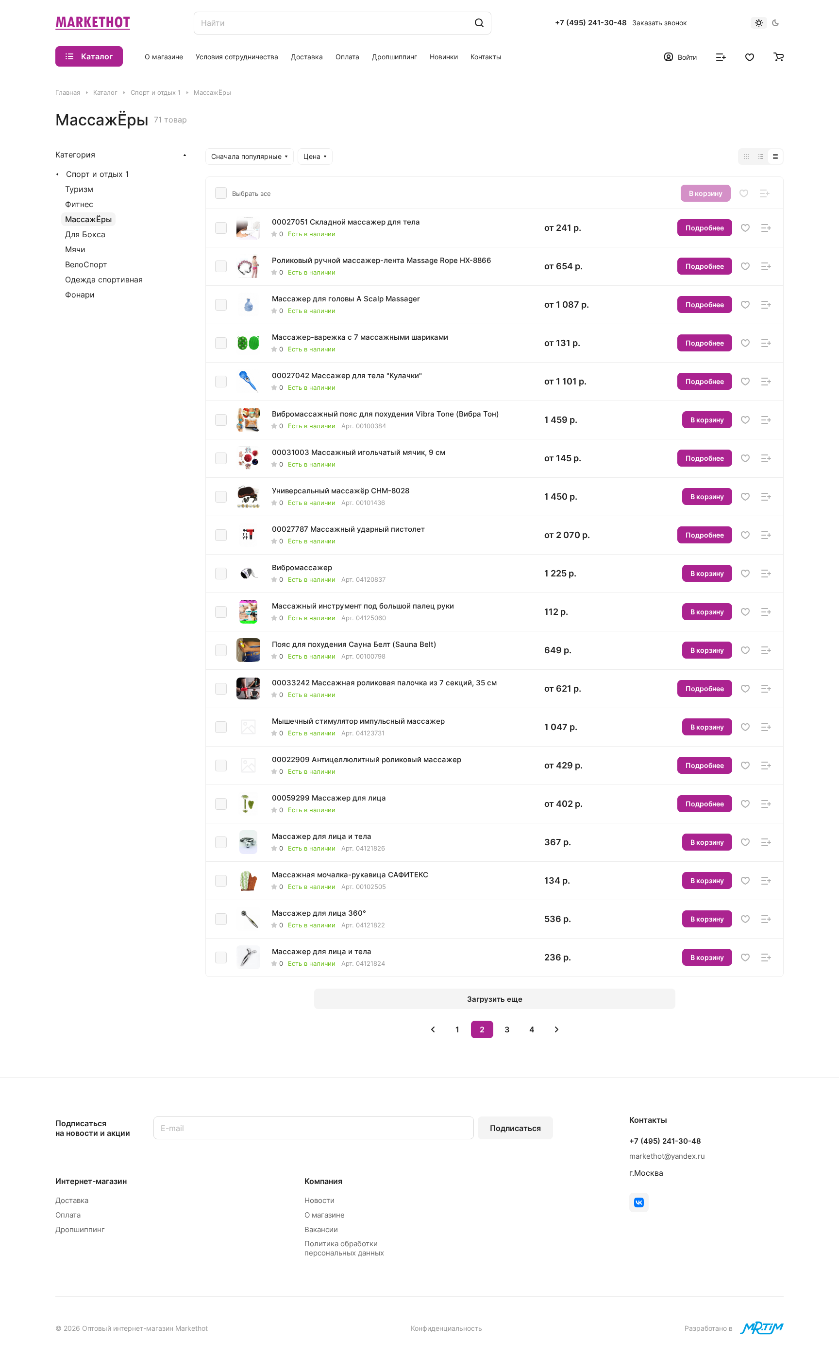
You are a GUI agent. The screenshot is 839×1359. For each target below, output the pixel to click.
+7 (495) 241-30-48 (591, 22)
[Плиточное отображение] (746, 156)
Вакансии (321, 1229)
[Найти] (479, 23)
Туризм (79, 189)
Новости (319, 1200)
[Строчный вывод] (761, 156)
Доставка (71, 1200)
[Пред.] (432, 1029)
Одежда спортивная (104, 279)
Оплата (68, 1215)
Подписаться (515, 1128)
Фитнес (79, 204)
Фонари (80, 294)
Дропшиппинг (80, 1229)
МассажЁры (88, 219)
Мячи (75, 249)
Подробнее (705, 228)
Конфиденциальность (446, 1328)
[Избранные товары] (749, 56)
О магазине (324, 1215)
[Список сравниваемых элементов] (721, 56)
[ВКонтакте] (639, 1202)
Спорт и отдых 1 (97, 174)
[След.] (556, 1029)
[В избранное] (744, 193)
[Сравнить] (764, 193)
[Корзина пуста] (778, 56)
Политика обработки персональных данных (344, 1248)
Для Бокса (85, 234)
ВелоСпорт (86, 264)
